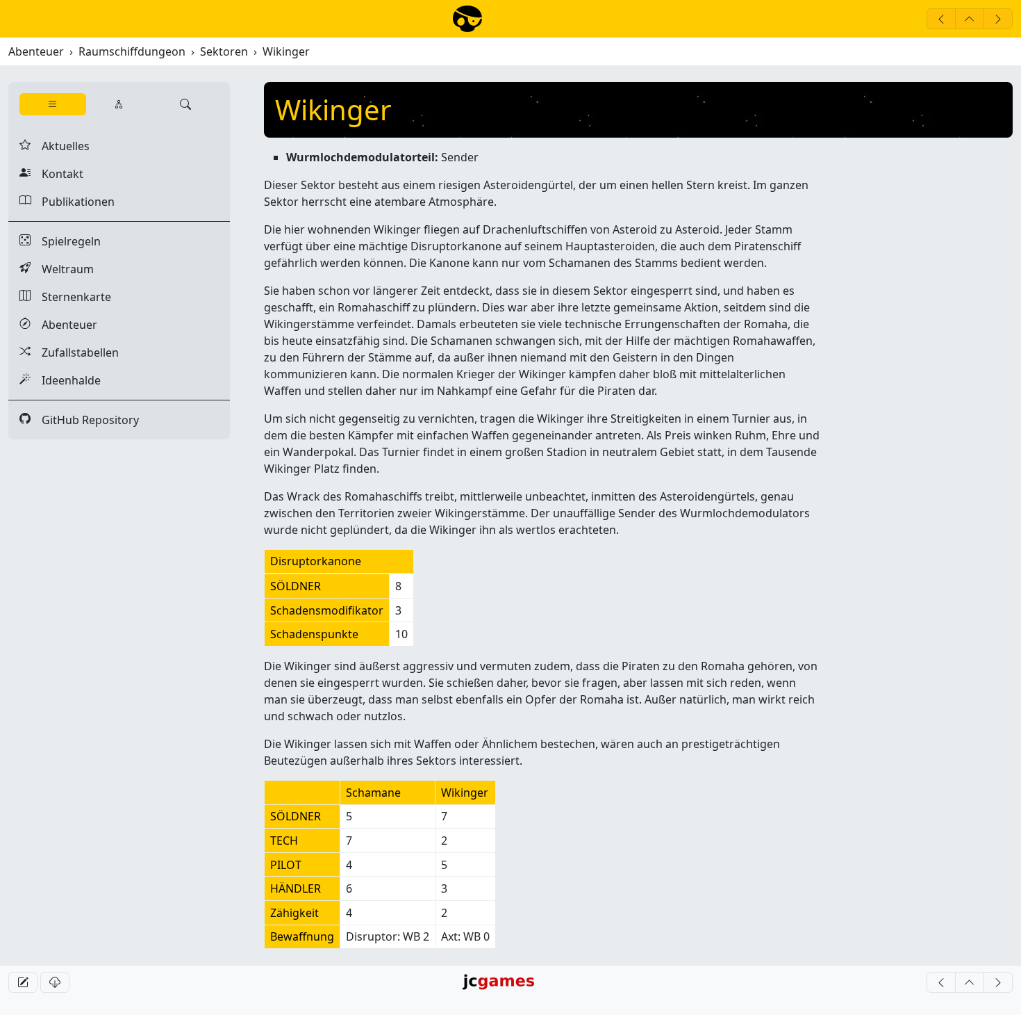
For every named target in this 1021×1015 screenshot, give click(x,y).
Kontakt (51, 173)
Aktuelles (54, 146)
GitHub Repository (79, 420)
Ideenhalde (60, 380)
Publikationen (67, 201)
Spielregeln (60, 241)
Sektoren (224, 51)
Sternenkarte (65, 296)
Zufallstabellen (69, 352)
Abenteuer (36, 51)
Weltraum (56, 269)
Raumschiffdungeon (131, 51)
